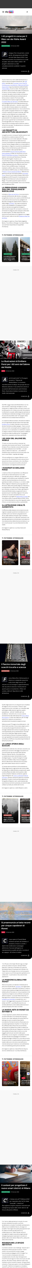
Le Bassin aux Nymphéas (8, 999)
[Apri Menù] (3, 12)
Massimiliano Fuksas (22, 496)
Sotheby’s (18, 986)
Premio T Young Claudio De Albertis (12, 171)
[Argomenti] (27, 12)
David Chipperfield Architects (10, 155)
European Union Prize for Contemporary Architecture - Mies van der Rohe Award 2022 (15, 85)
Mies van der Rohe (14, 194)
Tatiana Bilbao (6, 89)
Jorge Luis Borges (18, 775)
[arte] (10, 12)
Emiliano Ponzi (6, 424)
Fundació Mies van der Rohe (10, 101)
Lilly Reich (11, 203)
